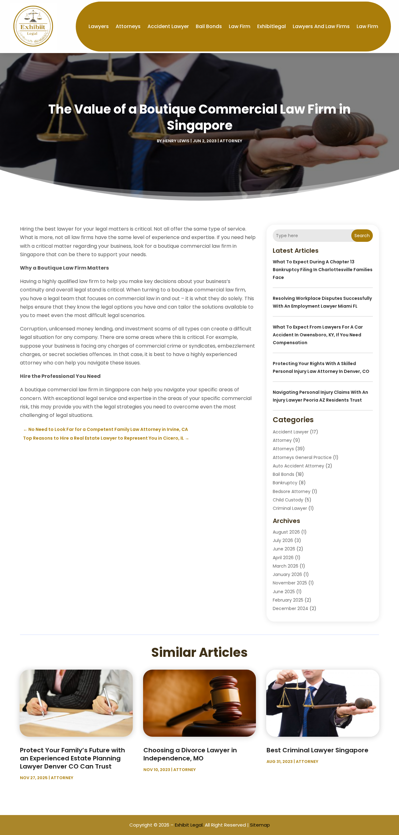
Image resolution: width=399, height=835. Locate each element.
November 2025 (290, 583)
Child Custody (288, 500)
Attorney (231, 141)
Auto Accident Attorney (298, 466)
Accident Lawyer (168, 26)
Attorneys (128, 26)
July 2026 (283, 540)
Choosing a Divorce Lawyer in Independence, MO (190, 754)
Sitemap (260, 825)
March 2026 (285, 566)
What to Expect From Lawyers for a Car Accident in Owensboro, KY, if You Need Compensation (318, 335)
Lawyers (99, 26)
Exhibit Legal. (189, 825)
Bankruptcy (285, 483)
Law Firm (239, 26)
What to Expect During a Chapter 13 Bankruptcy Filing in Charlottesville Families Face (323, 270)
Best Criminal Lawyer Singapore (317, 750)
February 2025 (288, 600)
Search (362, 235)
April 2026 (283, 557)
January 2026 (287, 574)
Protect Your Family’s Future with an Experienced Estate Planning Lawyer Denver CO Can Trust (72, 758)
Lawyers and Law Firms (321, 26)
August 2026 (286, 532)
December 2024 (290, 608)
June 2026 (284, 549)
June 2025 (284, 591)
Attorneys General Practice (302, 457)
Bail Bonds (209, 26)
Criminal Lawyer (290, 508)
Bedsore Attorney (291, 491)
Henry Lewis (176, 141)
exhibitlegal (271, 26)
